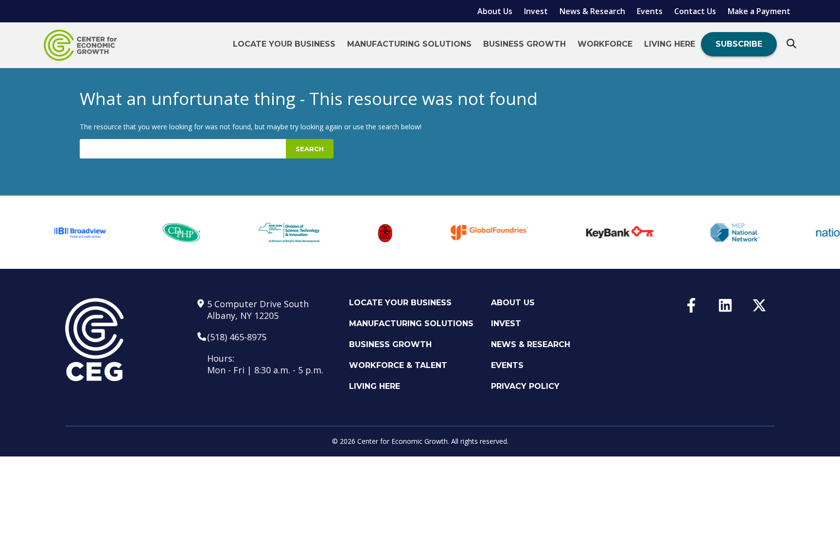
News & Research (592, 11)
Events (650, 11)
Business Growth (524, 44)
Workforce (605, 44)
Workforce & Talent (398, 365)
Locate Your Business (284, 44)
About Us (494, 11)
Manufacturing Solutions (409, 44)
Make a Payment (759, 11)
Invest (536, 11)
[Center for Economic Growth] (80, 45)
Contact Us (695, 11)
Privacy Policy (525, 386)
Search (310, 149)
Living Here (669, 44)
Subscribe (739, 44)
